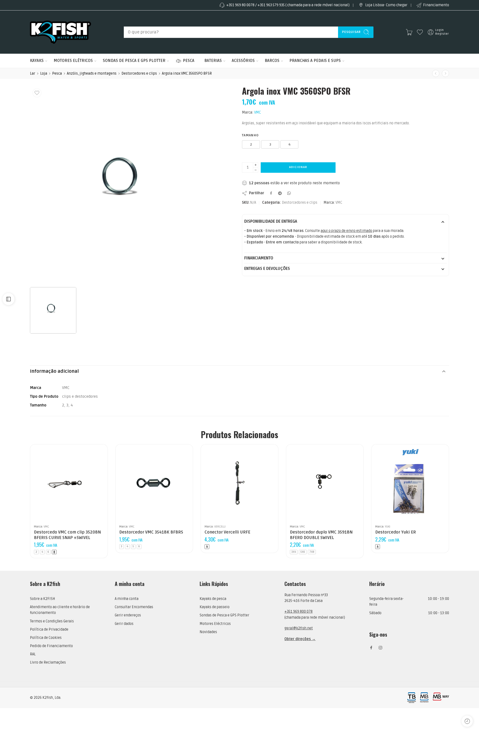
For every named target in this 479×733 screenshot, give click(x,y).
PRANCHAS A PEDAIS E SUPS (315, 60)
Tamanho (250, 135)
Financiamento (436, 5)
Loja (43, 73)
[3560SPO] (128, 185)
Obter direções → (300, 639)
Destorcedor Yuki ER (395, 532)
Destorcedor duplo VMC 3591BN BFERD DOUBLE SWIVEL (321, 535)
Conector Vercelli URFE (227, 532)
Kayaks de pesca (213, 599)
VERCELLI (220, 526)
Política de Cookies (46, 638)
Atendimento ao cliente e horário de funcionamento (60, 610)
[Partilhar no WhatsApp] (289, 193)
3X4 (293, 551)
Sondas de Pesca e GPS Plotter (224, 615)
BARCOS (272, 60)
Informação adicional (54, 371)
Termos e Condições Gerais (52, 621)
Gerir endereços (128, 615)
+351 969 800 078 (298, 611)
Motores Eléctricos (215, 624)
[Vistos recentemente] (467, 721)
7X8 (311, 551)
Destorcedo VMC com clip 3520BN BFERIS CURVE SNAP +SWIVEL (67, 535)
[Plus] (255, 165)
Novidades (208, 632)
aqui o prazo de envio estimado (346, 231)
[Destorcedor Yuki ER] (410, 483)
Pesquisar (351, 32)
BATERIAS (213, 60)
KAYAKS (37, 60)
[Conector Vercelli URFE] (239, 483)
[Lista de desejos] (37, 93)
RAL (33, 654)
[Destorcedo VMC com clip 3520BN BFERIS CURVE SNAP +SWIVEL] (69, 483)
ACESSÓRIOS (243, 60)
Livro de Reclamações (48, 662)
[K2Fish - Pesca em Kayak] (60, 32)
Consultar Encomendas (134, 607)
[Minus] (255, 170)
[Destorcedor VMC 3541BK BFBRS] (435, 73)
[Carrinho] (409, 32)
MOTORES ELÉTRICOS (73, 60)
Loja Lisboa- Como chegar (386, 5)
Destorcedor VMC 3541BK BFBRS (151, 532)
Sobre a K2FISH (42, 599)
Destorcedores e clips (139, 73)
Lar (32, 73)
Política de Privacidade (49, 629)
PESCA (188, 60)
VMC (257, 112)
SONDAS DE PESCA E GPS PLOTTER (134, 60)
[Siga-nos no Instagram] (380, 647)
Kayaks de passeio (215, 607)
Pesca (57, 73)
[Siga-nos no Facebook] (371, 648)
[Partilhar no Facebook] (271, 193)
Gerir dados (124, 624)
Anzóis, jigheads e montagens (92, 73)
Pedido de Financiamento (51, 646)
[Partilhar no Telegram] (280, 193)
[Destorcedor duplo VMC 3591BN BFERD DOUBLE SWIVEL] (445, 73)
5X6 (302, 551)
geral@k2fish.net (298, 628)
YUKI (387, 526)
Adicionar (298, 167)
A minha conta (126, 599)
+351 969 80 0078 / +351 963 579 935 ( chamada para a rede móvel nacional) (288, 5)
